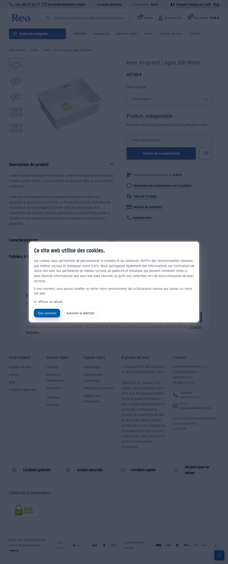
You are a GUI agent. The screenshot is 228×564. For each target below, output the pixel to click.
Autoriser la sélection (81, 313)
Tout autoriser (47, 313)
